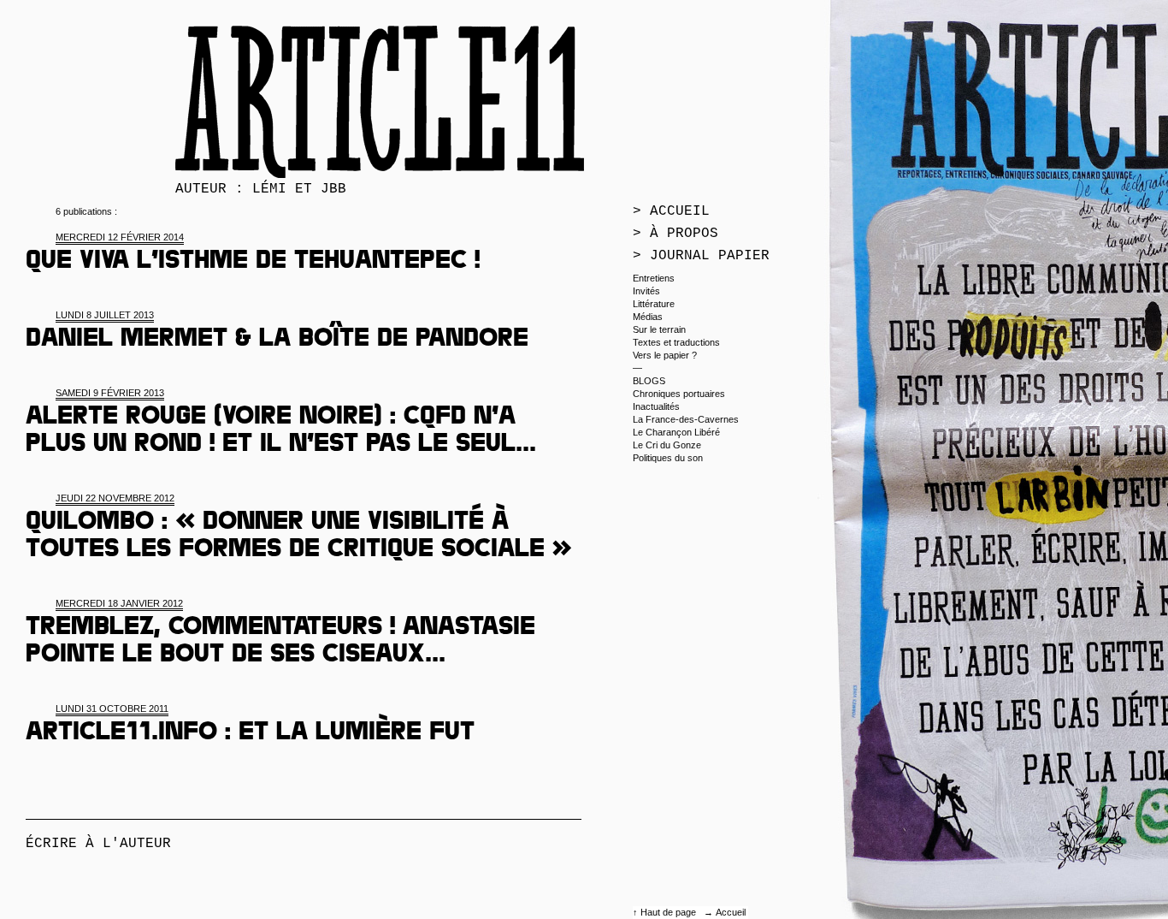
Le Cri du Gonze (667, 445)
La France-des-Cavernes (686, 419)
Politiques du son (668, 458)
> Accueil (671, 211)
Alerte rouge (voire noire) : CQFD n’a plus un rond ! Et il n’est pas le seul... (281, 432)
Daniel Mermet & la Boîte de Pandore (277, 340)
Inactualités (656, 406)
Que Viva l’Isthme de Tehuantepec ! (253, 262)
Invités (646, 291)
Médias (648, 316)
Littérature (654, 304)
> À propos (675, 233)
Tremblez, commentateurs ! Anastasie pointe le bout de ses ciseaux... (280, 642)
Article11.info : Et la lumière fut (250, 734)
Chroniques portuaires (679, 393)
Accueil (731, 912)
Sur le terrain (659, 329)
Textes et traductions (676, 342)
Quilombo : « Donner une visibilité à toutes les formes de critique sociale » (299, 537)
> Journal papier (701, 256)
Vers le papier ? (665, 355)
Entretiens (654, 278)
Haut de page (669, 912)
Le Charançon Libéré (676, 432)
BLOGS (649, 381)
